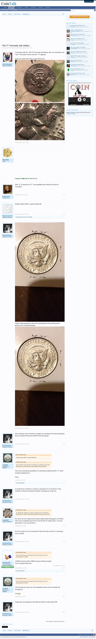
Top (91, 634)
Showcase (33, 7)
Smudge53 (72, 44)
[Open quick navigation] (63, 14)
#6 (64, 480)
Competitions (19, 7)
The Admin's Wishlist (71, 113)
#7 (64, 499)
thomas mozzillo (7, 216)
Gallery (26, 7)
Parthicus (72, 61)
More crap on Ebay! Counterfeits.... (78, 47)
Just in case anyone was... (76, 60)
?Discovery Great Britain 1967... (77, 38)
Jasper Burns (73, 35)
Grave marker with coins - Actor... (78, 73)
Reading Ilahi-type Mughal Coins (77, 25)
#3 (64, 214)
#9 (64, 541)
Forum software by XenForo (13, 636)
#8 (64, 525)
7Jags (71, 40)
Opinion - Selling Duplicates (76, 29)
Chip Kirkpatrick (22, 47)
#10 (64, 568)
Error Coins (11, 47)
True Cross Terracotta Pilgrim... (77, 43)
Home (5, 7)
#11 (64, 596)
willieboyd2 (72, 74)
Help (85, 634)
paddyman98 (6, 562)
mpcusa (72, 52)
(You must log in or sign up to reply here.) (55, 621)
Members (48, 7)
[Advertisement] (33, 31)
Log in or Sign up (89, 1)
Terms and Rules (84, 636)
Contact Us (80, 634)
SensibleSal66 (73, 48)
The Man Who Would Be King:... (77, 64)
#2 (64, 194)
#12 (64, 612)
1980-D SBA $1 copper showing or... (78, 55)
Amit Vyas (72, 26)
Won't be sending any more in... (77, 68)
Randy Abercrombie (75, 31)
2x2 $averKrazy (7, 235)
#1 (64, 142)
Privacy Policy (92, 636)
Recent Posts (14, 9)
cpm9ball (5, 465)
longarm (72, 70)
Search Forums (5, 9)
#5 (64, 443)
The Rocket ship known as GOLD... (78, 51)
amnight (72, 57)
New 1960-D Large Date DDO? (77, 34)
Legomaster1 (6, 196)
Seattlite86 (18, 217)
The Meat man (73, 65)
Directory (41, 7)
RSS (94, 634)
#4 (64, 428)
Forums (11, 7)
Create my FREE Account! (80, 16)
